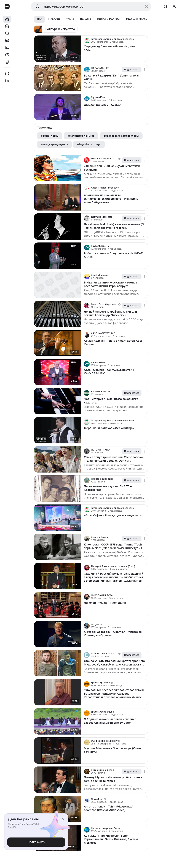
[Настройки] (165, 6)
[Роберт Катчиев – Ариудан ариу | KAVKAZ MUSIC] (57, 255)
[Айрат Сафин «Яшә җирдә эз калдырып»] (57, 517)
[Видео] (7, 54)
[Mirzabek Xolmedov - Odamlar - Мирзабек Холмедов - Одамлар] (57, 634)
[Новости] (7, 40)
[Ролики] (7, 61)
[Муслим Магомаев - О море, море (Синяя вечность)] (57, 750)
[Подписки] (7, 26)
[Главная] (7, 19)
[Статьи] (7, 47)
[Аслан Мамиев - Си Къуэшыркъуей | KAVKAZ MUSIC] (57, 372)
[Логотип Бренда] (7, 6)
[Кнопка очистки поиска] (146, 6)
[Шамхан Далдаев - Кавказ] (57, 107)
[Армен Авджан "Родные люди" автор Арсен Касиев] (57, 343)
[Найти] (7, 33)
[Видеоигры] (7, 73)
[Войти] (174, 6)
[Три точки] (144, 40)
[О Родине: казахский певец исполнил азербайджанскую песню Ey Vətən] (57, 721)
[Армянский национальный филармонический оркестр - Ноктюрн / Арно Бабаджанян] (57, 197)
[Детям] (7, 80)
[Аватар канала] (87, 40)
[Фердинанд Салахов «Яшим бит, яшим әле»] (57, 49)
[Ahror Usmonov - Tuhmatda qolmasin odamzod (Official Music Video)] (57, 809)
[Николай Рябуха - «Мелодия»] (57, 605)
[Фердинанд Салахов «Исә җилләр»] (57, 430)
